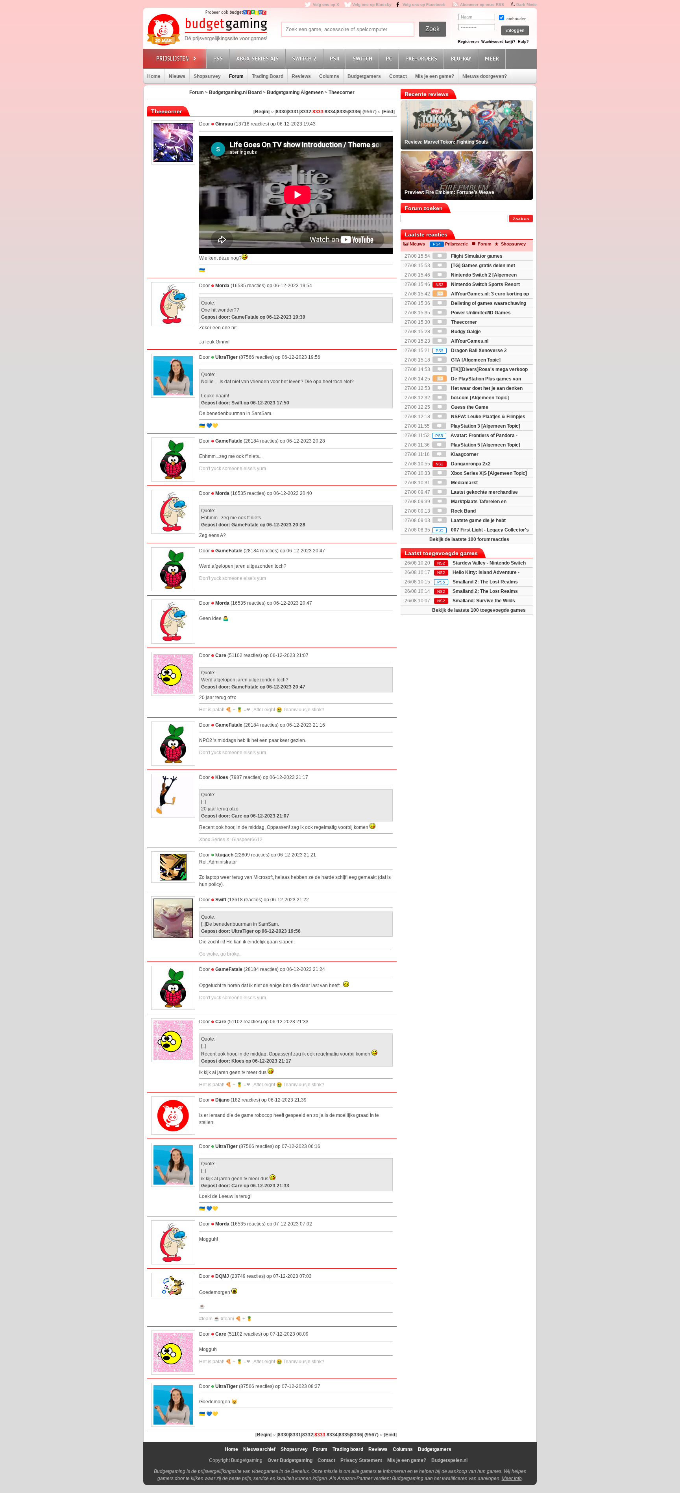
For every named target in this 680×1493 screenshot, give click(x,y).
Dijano (222, 1100)
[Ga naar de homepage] (207, 30)
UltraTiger (226, 357)
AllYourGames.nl (469, 341)
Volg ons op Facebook (424, 4)
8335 (342, 111)
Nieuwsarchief (259, 1449)
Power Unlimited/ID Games (480, 313)
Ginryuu (224, 124)
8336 (354, 111)
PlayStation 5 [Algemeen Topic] (484, 445)
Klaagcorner (464, 454)
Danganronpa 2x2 (463, 464)
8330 (281, 111)
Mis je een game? (434, 76)
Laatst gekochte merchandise (484, 492)
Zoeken (521, 219)
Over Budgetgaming (290, 1460)
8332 (305, 111)
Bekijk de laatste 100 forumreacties (469, 539)
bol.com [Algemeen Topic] (479, 397)
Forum (236, 76)
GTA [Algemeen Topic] (475, 360)
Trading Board (267, 76)
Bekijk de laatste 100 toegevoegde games (479, 610)
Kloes (221, 777)
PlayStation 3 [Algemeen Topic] (484, 426)
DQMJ (222, 1276)
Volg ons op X (326, 4)
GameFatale (228, 441)
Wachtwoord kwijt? (498, 42)
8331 (293, 111)
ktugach (224, 855)
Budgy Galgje (465, 331)
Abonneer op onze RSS (482, 4)
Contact (398, 76)
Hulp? (523, 42)
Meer (492, 58)
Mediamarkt (464, 482)
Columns (329, 76)
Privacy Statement (361, 1460)
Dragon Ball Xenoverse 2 (471, 350)
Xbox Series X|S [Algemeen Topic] (488, 473)
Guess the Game (469, 407)
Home (154, 76)
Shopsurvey (207, 76)
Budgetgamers (364, 76)
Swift (220, 899)
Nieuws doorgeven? (484, 76)
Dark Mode (526, 4)
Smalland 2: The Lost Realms (485, 582)
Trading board (348, 1449)
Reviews (301, 76)
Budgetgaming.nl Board (235, 92)
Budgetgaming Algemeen (295, 92)
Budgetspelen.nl (449, 1460)
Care (220, 655)
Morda (222, 285)
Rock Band (463, 511)
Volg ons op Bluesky (372, 4)
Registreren (468, 42)
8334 (330, 111)
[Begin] (261, 111)
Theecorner (342, 92)
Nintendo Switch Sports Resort (478, 284)
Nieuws (177, 76)
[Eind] (388, 111)
